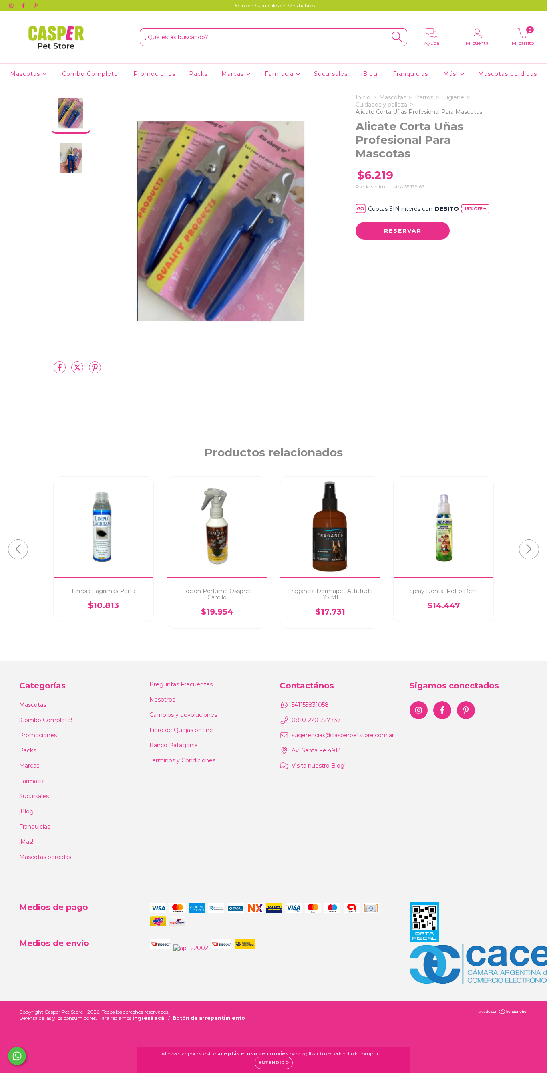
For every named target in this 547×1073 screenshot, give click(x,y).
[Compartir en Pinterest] (95, 370)
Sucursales (331, 73)
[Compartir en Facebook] (60, 370)
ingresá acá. (149, 1018)
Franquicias (410, 73)
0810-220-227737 (316, 720)
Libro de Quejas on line (181, 730)
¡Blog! (370, 73)
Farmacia (280, 73)
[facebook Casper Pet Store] (24, 5)
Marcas (233, 73)
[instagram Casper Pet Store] (12, 5)
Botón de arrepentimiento (209, 1018)
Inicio (363, 97)
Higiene (453, 97)
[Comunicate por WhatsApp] (17, 1056)
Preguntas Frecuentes (181, 684)
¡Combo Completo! (90, 73)
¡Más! (451, 73)
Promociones (154, 73)
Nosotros (162, 699)
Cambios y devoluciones (183, 714)
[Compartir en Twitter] (78, 370)
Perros (424, 97)
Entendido (273, 1062)
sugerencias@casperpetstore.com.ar (343, 735)
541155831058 (310, 704)
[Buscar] (397, 37)
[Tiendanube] (503, 1013)
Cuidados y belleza (381, 104)
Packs (198, 73)
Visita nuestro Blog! (319, 765)
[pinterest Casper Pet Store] (35, 5)
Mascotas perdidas (507, 73)
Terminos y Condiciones (182, 760)
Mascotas (26, 73)
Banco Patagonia (173, 745)
